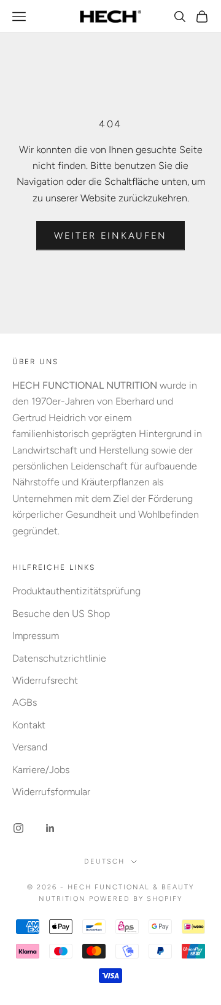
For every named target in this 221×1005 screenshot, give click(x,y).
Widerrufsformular (51, 792)
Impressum (35, 635)
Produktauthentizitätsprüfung (76, 591)
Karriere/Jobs (40, 769)
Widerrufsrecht (45, 680)
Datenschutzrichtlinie (59, 658)
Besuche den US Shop (61, 613)
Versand (29, 747)
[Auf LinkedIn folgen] (50, 828)
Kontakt (28, 725)
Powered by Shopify (135, 899)
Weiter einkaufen (110, 235)
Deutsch (104, 861)
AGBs (24, 702)
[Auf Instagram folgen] (18, 828)
